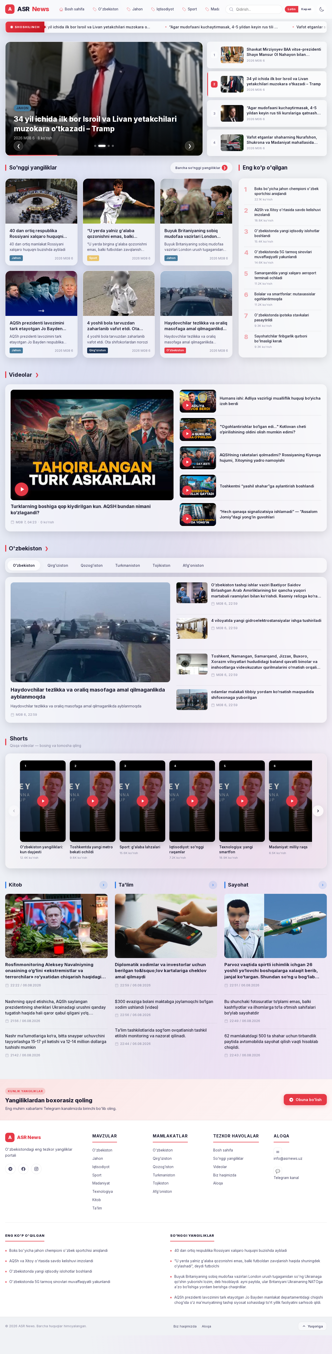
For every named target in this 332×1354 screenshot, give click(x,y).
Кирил (306, 9)
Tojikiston (161, 565)
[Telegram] (10, 1169)
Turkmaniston (127, 565)
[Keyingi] (318, 810)
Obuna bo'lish (309, 1099)
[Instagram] (36, 1169)
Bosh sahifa (223, 1150)
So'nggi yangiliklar (228, 1158)
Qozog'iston (92, 565)
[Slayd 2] (99, 146)
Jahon (97, 1158)
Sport (96, 1175)
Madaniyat (101, 1183)
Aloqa (218, 1183)
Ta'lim (97, 1208)
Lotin (291, 9)
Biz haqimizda (224, 1175)
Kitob (96, 1200)
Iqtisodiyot (100, 1167)
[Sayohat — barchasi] (323, 885)
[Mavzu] (321, 9)
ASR (28, 9)
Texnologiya (102, 1191)
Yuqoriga (315, 1326)
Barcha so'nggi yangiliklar (200, 168)
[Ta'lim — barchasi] (213, 885)
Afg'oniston (193, 565)
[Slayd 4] (113, 146)
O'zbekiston (24, 565)
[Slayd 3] (106, 146)
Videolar (220, 1167)
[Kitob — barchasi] (103, 885)
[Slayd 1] (95, 146)
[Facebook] (23, 1169)
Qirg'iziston (57, 565)
